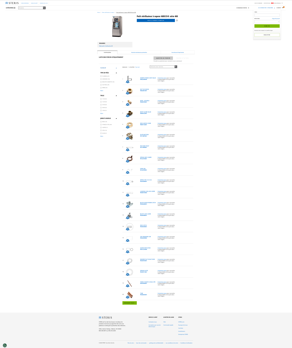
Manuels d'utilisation (105, 46)
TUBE (143, 294)
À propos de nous (183, 325)
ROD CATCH (143, 226)
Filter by (103, 68)
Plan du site (131, 343)
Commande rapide (168, 325)
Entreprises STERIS (183, 334)
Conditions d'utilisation (186, 343)
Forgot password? (276, 18)
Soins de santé (34, 3)
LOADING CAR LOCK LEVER (147, 192)
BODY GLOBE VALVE (145, 112)
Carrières (180, 328)
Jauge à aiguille (105, 118)
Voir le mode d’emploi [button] (155, 20)
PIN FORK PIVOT (144, 146)
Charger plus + (129, 303)
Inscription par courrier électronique (155, 325)
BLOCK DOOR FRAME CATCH (148, 203)
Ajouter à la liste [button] (183, 58)
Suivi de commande (258, 3)
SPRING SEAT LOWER (145, 158)
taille (102, 95)
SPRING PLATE (144, 271)
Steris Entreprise (25, 3)
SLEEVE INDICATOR (145, 248)
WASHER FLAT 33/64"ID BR (147, 260)
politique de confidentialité (156, 343)
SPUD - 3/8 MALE (144, 101)
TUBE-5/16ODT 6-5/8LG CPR (147, 282)
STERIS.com (181, 322)
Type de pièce (104, 73)
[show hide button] (278, 21)
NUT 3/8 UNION (144, 90)
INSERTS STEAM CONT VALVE (148, 78)
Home (98, 12)
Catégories (10, 8)
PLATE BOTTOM (144, 135)
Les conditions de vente (172, 343)
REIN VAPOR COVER (145, 124)
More (101, 90)
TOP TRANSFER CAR (145, 237)
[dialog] (267, 24)
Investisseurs (181, 331)
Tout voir (137, 67)
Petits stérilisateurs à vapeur (108, 12)
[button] (44, 8)
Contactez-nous (267, 3)
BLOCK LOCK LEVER (145, 214)
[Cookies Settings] (5, 345)
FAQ (164, 322)
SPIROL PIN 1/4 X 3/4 (146, 180)
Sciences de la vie (44, 3)
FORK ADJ (143, 169)
